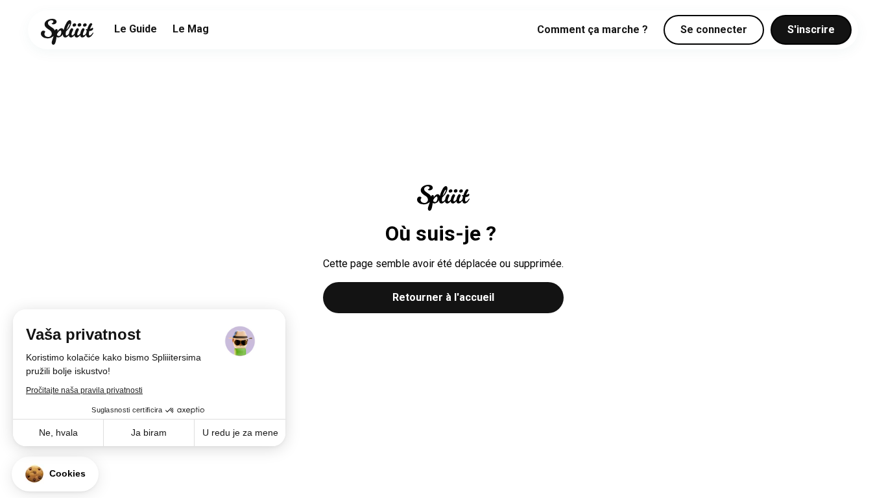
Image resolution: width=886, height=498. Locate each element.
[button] (55, 474)
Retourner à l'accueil (443, 297)
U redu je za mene (240, 432)
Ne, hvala (58, 432)
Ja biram (149, 432)
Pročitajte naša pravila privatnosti (84, 390)
